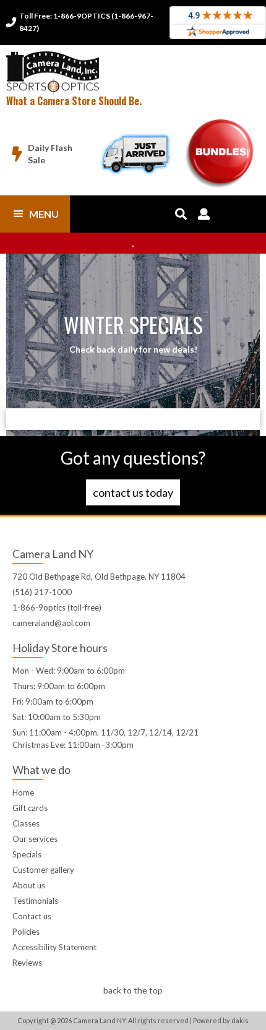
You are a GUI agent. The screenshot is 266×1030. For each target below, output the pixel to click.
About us (28, 885)
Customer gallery (43, 870)
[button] (35, 214)
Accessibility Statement (54, 947)
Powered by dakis (221, 1020)
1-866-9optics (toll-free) (56, 607)
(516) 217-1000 (42, 592)
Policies (26, 932)
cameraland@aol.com (51, 623)
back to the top (133, 990)
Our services (35, 839)
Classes (26, 823)
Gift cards (30, 808)
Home (23, 792)
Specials (26, 854)
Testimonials (35, 901)
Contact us (31, 916)
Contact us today (133, 492)
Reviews (27, 963)
